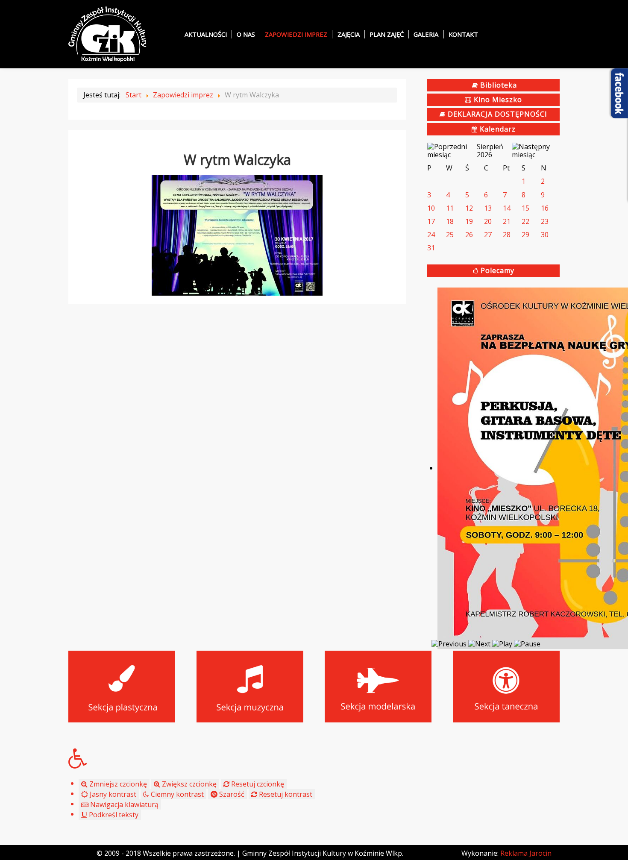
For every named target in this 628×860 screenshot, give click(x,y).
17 (431, 221)
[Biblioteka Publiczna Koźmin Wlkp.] (107, 33)
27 (488, 234)
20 (488, 221)
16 (545, 208)
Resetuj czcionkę (256, 784)
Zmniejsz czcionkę (117, 784)
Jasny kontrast (112, 794)
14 (507, 208)
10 (431, 208)
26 (469, 234)
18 (450, 221)
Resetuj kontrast (284, 794)
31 (431, 247)
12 (469, 208)
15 (525, 208)
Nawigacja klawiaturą (123, 804)
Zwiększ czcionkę (188, 784)
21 (507, 221)
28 (507, 234)
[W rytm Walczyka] (237, 234)
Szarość (230, 794)
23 (545, 221)
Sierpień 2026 (490, 150)
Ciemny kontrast (176, 794)
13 (488, 208)
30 (545, 234)
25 (450, 234)
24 (431, 234)
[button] (314, 758)
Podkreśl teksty (112, 814)
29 (525, 234)
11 (450, 208)
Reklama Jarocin (526, 853)
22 (525, 221)
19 (469, 221)
